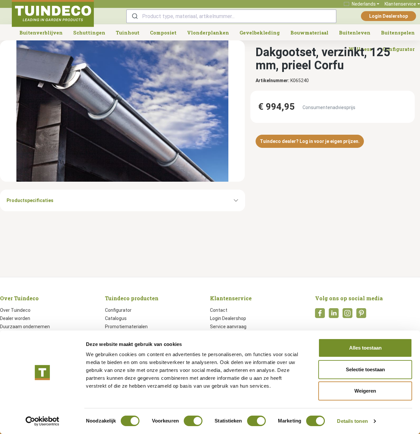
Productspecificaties (30, 200)
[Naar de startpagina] (52, 13)
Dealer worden (15, 318)
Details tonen (352, 421)
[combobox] (231, 16)
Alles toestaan (365, 348)
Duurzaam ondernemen (25, 326)
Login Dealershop (388, 16)
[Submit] (134, 16)
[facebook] (320, 315)
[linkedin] (334, 315)
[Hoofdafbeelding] (122, 111)
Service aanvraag (228, 326)
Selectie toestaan (365, 369)
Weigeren (365, 391)
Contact (218, 310)
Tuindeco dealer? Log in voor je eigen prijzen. (310, 141)
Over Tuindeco (15, 310)
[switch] (193, 421)
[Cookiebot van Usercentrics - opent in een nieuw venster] (42, 421)
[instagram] (347, 315)
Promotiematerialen (126, 326)
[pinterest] (361, 315)
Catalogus (116, 318)
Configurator (118, 310)
